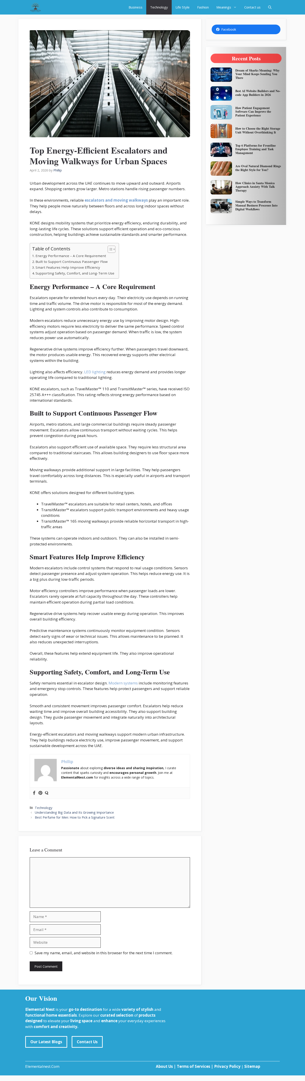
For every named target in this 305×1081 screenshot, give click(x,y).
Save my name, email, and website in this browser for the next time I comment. (104, 952)
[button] (269, 7)
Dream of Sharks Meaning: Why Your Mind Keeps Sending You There (257, 74)
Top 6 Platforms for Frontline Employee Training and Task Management (255, 149)
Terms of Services (194, 1066)
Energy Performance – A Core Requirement (71, 255)
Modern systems (123, 683)
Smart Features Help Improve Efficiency (68, 267)
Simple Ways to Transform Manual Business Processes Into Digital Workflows (256, 205)
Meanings (223, 7)
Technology (159, 7)
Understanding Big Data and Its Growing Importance (74, 812)
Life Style (182, 7)
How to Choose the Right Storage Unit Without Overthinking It (257, 130)
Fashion (203, 7)
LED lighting (95, 371)
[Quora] (47, 793)
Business (135, 7)
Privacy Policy (227, 1066)
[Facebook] (34, 793)
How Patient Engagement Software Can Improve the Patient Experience (253, 112)
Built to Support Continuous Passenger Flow (72, 261)
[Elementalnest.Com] (35, 7)
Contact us (252, 7)
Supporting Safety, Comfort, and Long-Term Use (75, 273)
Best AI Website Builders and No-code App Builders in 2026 (257, 93)
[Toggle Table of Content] (109, 249)
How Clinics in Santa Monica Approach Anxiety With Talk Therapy (255, 187)
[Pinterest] (40, 793)
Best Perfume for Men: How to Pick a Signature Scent (75, 817)
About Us (164, 1066)
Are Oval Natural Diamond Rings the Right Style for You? (258, 168)
